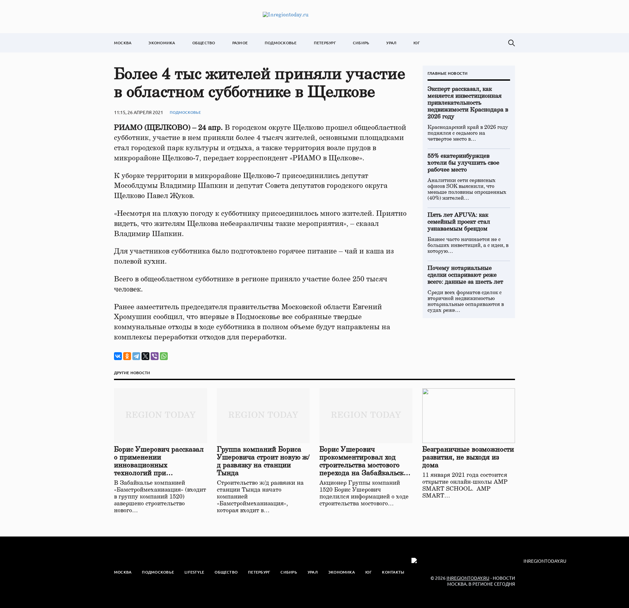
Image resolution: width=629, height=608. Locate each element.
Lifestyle (194, 572)
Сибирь (361, 43)
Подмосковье (281, 43)
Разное (240, 43)
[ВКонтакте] (118, 356)
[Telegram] (136, 356)
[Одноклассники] (127, 356)
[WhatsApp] (164, 356)
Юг (416, 43)
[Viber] (155, 356)
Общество (203, 43)
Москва (122, 43)
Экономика (161, 43)
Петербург (325, 43)
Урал (391, 43)
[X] (145, 356)
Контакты (393, 572)
